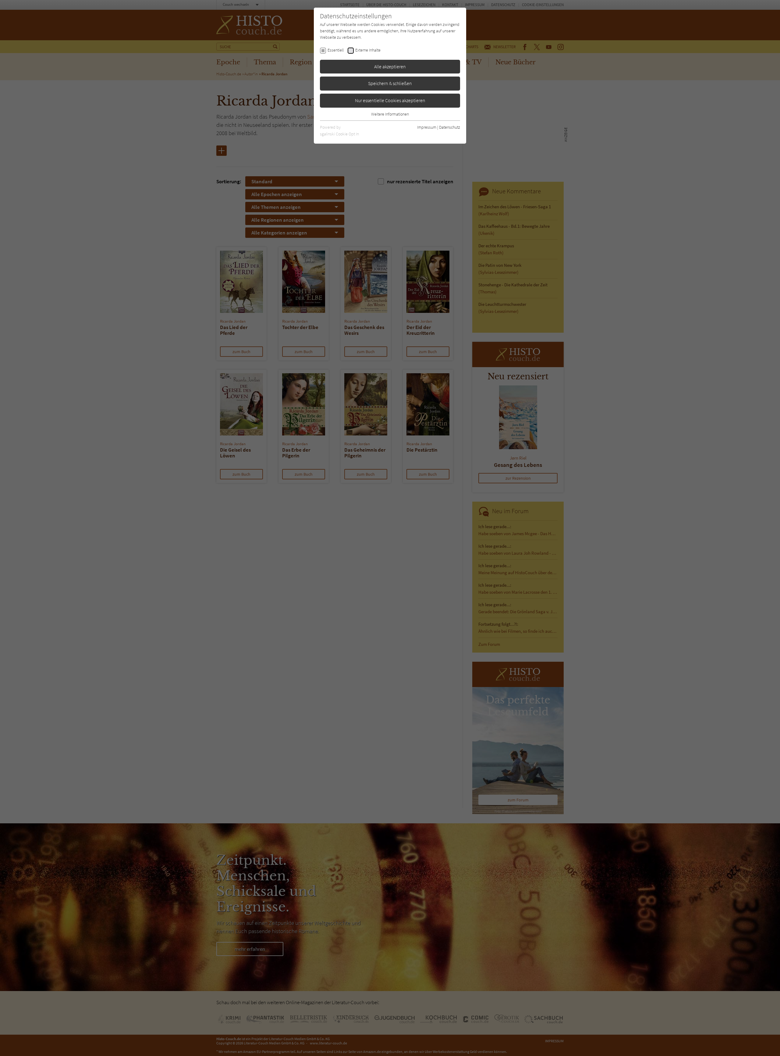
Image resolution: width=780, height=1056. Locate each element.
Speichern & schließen (390, 83)
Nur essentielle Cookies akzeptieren (390, 100)
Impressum (426, 127)
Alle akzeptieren (390, 66)
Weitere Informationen (390, 114)
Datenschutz (449, 127)
